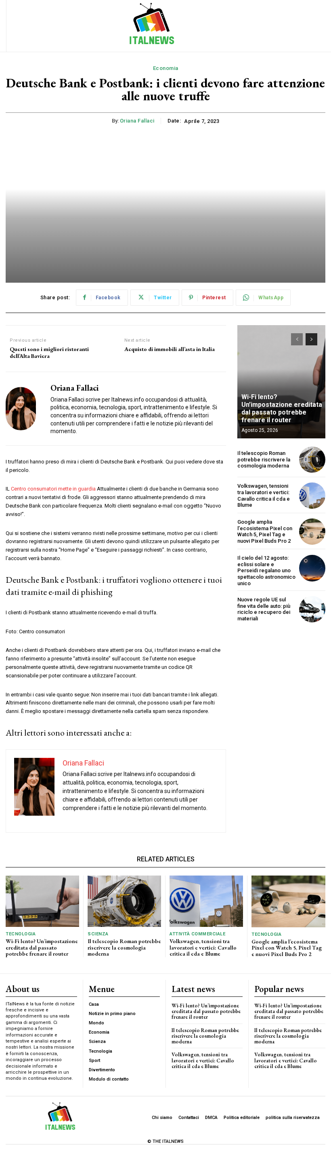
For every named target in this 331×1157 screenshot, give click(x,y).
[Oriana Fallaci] (25, 408)
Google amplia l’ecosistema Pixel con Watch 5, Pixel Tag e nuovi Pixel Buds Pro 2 (264, 531)
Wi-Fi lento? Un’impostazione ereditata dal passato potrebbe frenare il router (281, 408)
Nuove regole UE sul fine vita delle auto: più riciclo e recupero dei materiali (263, 609)
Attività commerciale (197, 934)
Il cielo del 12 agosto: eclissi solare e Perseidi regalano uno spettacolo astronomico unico (266, 570)
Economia (165, 68)
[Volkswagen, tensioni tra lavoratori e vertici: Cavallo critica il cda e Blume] (312, 495)
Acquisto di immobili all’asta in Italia (169, 349)
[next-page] (311, 339)
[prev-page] (297, 339)
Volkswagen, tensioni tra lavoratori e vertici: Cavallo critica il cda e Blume (263, 495)
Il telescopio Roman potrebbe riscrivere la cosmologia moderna (263, 459)
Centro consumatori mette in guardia (53, 489)
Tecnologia (21, 934)
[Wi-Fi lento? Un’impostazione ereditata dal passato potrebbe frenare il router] (281, 381)
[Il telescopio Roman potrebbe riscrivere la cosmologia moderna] (312, 459)
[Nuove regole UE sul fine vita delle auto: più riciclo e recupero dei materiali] (312, 609)
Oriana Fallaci (137, 121)
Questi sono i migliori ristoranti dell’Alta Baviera (49, 353)
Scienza (98, 934)
